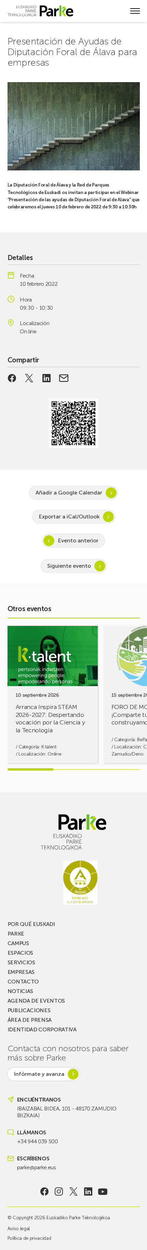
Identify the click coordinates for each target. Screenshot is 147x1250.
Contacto (23, 981)
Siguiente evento (69, 566)
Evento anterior (78, 540)
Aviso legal (19, 1229)
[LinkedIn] (88, 1191)
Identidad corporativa (42, 1029)
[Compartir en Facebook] (12, 378)
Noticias (20, 991)
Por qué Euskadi (31, 924)
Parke (16, 933)
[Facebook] (44, 1191)
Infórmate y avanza (39, 1074)
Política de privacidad (29, 1238)
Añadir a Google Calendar (69, 492)
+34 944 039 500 (37, 1141)
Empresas (21, 972)
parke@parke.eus (36, 1167)
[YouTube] (102, 1191)
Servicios (21, 962)
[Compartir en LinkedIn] (46, 378)
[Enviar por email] (63, 378)
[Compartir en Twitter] (29, 378)
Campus (18, 943)
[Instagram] (59, 1191)
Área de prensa (30, 1020)
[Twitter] (73, 1191)
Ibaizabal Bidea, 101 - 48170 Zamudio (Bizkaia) (67, 1112)
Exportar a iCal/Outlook (69, 516)
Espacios (20, 953)
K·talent (48, 747)
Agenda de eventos (36, 1000)
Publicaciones (29, 1010)
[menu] (135, 11)
